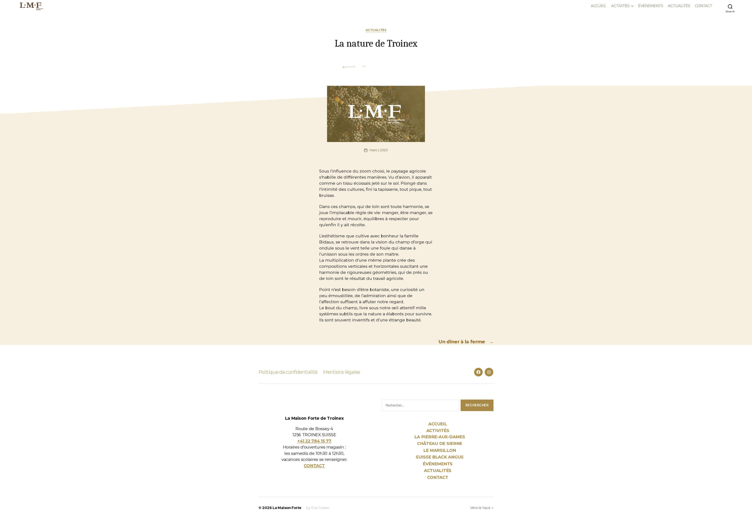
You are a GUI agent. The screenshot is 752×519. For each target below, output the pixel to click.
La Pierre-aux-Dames (439, 436)
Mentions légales (341, 372)
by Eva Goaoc (317, 508)
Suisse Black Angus (440, 457)
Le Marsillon (439, 450)
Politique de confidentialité (287, 372)
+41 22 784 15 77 (314, 441)
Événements (650, 6)
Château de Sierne (439, 443)
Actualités (679, 6)
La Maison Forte (287, 508)
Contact (703, 6)
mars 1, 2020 (378, 150)
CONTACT (314, 465)
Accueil (598, 6)
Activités (620, 6)
